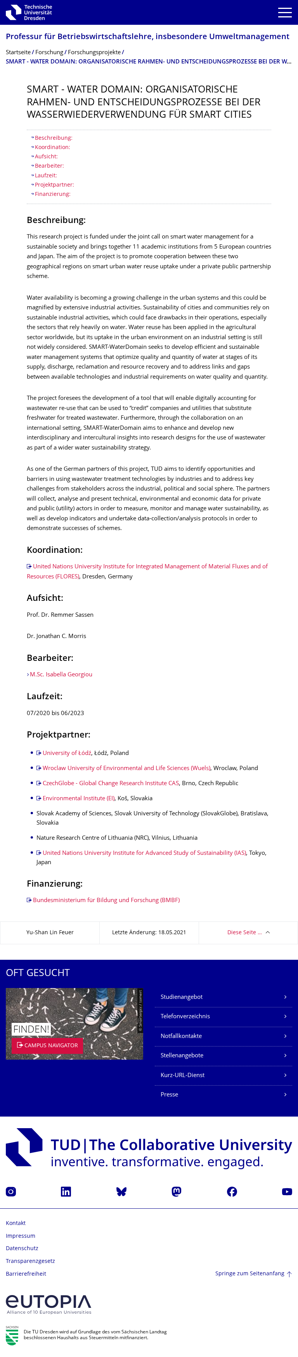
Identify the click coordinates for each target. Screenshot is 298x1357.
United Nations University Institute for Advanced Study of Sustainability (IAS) (144, 853)
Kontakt (16, 1223)
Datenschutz (22, 1248)
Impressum (20, 1236)
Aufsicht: (46, 157)
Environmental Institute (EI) (78, 799)
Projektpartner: (54, 185)
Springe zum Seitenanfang (249, 1273)
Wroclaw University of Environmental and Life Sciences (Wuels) (126, 769)
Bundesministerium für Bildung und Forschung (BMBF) (106, 901)
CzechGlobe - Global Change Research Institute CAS (111, 784)
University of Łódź (67, 754)
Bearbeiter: (49, 166)
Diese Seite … (244, 932)
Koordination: (52, 147)
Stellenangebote (182, 1056)
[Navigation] (285, 13)
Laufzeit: (46, 175)
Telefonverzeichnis (185, 1017)
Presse (169, 1095)
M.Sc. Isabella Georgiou (61, 675)
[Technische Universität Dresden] (29, 12)
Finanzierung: (53, 194)
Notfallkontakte (181, 1037)
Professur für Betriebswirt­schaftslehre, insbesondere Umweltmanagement (147, 37)
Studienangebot (182, 997)
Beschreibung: (54, 138)
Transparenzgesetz (30, 1261)
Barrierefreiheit (26, 1274)
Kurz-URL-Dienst (182, 1076)
